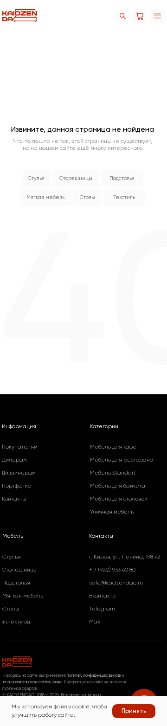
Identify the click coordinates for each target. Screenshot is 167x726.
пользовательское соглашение (32, 682)
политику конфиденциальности (94, 675)
